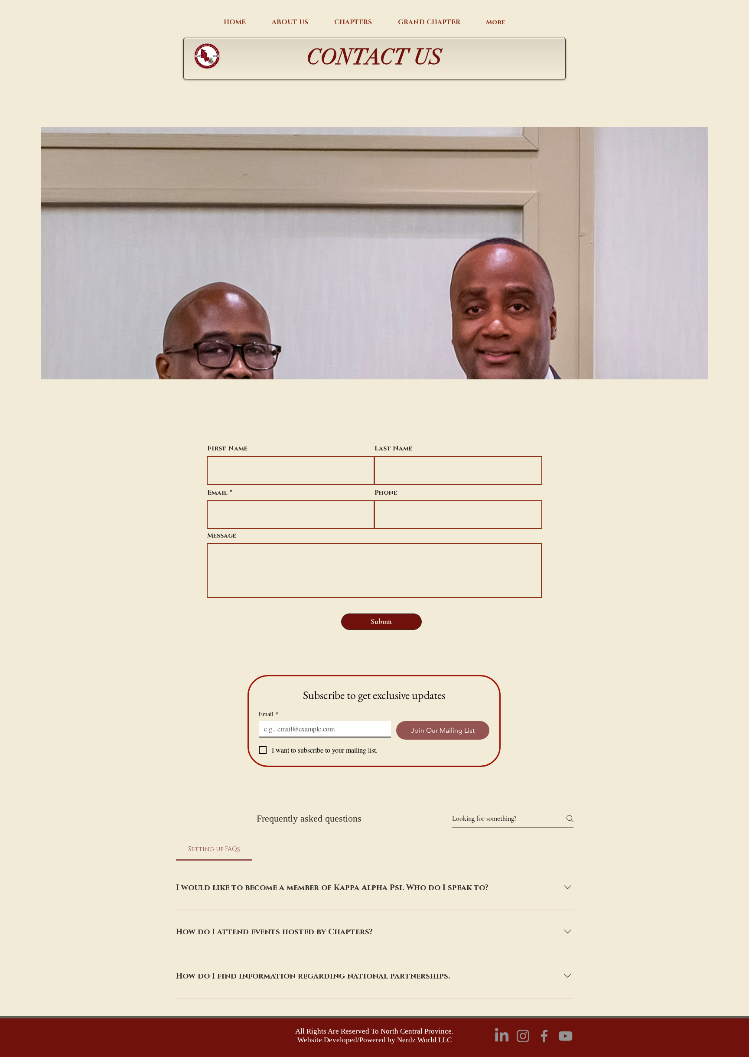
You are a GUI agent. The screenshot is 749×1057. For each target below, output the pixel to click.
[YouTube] (565, 1036)
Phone (385, 492)
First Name (227, 448)
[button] (290, 22)
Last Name (393, 448)
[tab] (214, 849)
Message (221, 535)
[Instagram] (523, 1036)
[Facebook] (544, 1036)
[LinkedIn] (501, 1036)
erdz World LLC (427, 1040)
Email (217, 492)
